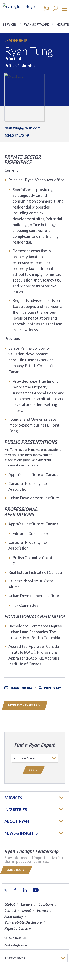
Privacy (42, 910)
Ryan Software (36, 24)
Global (9, 904)
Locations (46, 904)
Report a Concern (17, 928)
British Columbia (19, 65)
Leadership (15, 40)
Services (10, 24)
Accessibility (13, 916)
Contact (10, 910)
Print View (52, 687)
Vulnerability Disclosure (23, 922)
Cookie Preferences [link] (15, 945)
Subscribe (14, 869)
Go (31, 770)
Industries (15, 809)
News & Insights (21, 833)
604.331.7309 (16, 135)
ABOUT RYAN (16, 821)
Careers (26, 904)
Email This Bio (21, 687)
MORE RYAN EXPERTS (22, 705)
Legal (26, 910)
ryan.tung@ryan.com (22, 128)
